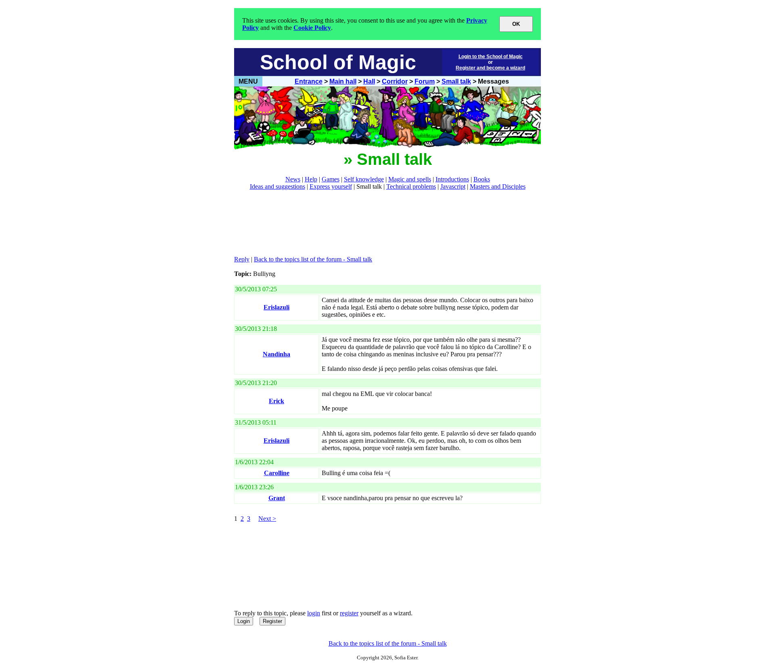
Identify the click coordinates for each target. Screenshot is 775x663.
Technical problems (411, 186)
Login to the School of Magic (491, 56)
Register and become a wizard (490, 68)
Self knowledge (364, 179)
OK (516, 24)
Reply (241, 259)
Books (481, 179)
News (292, 179)
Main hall (342, 81)
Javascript (452, 186)
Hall (369, 81)
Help (311, 179)
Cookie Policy (312, 27)
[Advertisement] (381, 223)
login (313, 613)
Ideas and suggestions (277, 186)
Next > (267, 518)
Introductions (452, 179)
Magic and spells (409, 179)
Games (330, 179)
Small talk (456, 81)
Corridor (395, 81)
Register (272, 621)
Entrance (309, 81)
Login (243, 621)
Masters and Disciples (498, 186)
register (349, 613)
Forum (425, 81)
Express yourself (331, 186)
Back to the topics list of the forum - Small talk (313, 259)
